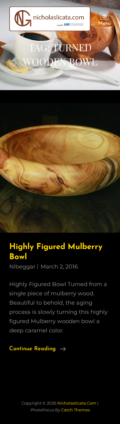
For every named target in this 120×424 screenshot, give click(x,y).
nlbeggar (22, 266)
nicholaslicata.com (76, 403)
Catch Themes (75, 409)
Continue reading (37, 350)
